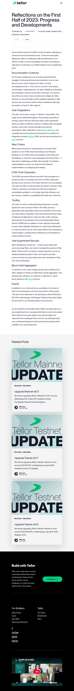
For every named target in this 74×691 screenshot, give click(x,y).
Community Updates (44, 31)
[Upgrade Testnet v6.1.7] (37, 446)
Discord (15, 641)
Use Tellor (16, 619)
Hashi (30, 279)
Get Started (51, 579)
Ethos (53, 130)
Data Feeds (16, 612)
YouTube (15, 632)
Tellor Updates (24, 34)
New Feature (18, 385)
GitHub (14, 636)
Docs (14, 615)
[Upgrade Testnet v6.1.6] (37, 513)
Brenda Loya (18, 31)
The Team (41, 612)
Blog (39, 619)
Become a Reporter (20, 622)
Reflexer (31, 136)
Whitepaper (42, 615)
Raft (45, 130)
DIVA (14, 139)
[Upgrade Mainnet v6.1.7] (37, 380)
